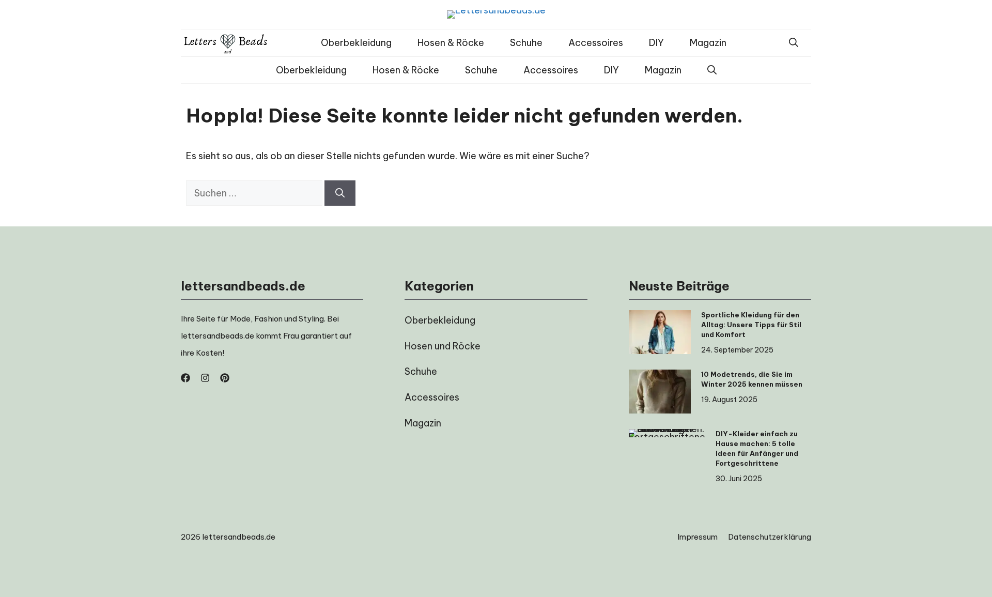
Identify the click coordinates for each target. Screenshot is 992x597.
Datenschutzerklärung (769, 537)
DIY (656, 43)
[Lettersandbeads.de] (226, 42)
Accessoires (595, 43)
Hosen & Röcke (450, 43)
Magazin (708, 43)
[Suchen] (339, 193)
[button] (793, 42)
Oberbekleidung (356, 43)
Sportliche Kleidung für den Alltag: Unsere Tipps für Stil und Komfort (751, 325)
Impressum (697, 537)
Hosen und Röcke (443, 346)
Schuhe (526, 43)
